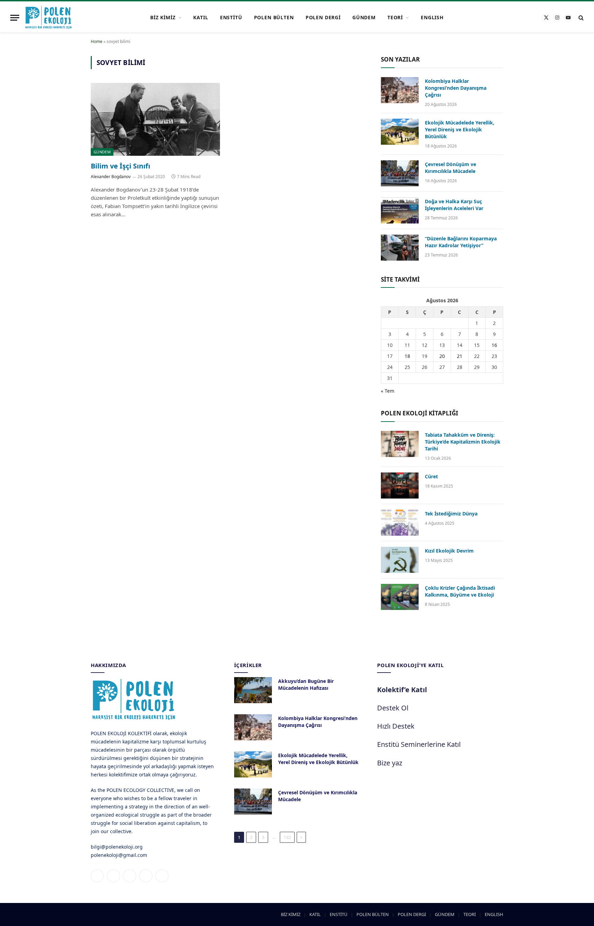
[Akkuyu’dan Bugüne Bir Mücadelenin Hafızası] (253, 690)
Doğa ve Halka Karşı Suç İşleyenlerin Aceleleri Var (454, 204)
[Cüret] (400, 485)
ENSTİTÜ (231, 17)
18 (407, 356)
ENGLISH (432, 17)
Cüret (431, 476)
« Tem (387, 391)
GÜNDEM (364, 17)
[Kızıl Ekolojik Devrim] (400, 560)
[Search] (580, 17)
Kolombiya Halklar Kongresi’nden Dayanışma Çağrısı (455, 88)
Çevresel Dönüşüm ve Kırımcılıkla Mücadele (450, 167)
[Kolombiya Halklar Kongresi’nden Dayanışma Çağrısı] (400, 90)
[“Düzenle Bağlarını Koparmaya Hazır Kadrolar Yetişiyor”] (400, 248)
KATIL (200, 17)
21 (459, 356)
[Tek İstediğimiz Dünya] (400, 523)
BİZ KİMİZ (163, 17)
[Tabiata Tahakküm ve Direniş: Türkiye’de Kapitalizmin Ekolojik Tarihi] (400, 444)
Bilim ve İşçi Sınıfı (120, 166)
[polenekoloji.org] (48, 17)
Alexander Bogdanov (111, 176)
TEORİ (395, 17)
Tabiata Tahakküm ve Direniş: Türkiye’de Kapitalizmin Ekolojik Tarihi (462, 442)
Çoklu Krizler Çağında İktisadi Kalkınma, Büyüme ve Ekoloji (460, 591)
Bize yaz (389, 762)
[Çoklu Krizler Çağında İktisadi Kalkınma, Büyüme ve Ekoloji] (400, 597)
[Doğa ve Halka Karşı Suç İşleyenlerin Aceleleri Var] (400, 210)
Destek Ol (392, 707)
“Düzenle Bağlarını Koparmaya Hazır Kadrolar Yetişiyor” (461, 242)
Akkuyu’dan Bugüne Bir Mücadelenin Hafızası (306, 684)
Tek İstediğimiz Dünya (451, 513)
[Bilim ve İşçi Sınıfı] (155, 119)
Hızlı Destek (396, 726)
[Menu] (14, 17)
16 (494, 345)
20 (442, 356)
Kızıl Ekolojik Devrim (449, 550)
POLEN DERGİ (323, 17)
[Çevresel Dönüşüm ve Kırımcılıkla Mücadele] (400, 173)
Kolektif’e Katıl (402, 689)
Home (96, 41)
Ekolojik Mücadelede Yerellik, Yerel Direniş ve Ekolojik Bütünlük (459, 129)
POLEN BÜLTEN (274, 17)
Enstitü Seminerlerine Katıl (419, 744)
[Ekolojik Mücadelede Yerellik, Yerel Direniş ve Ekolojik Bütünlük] (400, 132)
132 (287, 837)
